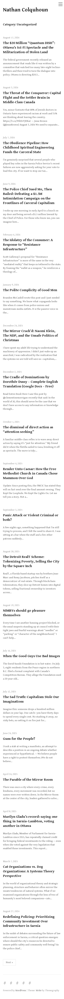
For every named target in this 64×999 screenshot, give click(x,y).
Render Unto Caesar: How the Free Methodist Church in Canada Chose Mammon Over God (30, 473)
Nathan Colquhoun (25, 10)
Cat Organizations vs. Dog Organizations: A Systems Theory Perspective (28, 871)
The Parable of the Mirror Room (28, 780)
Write (39, 990)
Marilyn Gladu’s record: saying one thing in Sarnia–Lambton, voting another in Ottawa (30, 821)
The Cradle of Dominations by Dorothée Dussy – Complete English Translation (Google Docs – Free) (30, 381)
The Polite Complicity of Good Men (30, 290)
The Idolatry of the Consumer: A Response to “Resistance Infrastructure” (28, 244)
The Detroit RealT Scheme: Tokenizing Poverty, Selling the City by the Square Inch (31, 561)
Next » (9, 962)
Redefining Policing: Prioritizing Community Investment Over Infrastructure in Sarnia (29, 921)
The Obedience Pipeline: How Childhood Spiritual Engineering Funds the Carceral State (28, 147)
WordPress (20, 990)
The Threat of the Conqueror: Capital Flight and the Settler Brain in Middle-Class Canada (32, 97)
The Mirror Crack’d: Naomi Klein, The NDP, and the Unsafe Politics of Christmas (30, 335)
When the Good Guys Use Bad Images (31, 656)
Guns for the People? (19, 739)
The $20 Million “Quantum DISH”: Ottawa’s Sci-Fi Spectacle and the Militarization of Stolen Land (29, 47)
